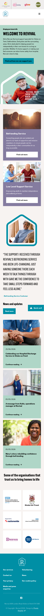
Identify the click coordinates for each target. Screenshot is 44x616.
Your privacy (8, 581)
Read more (9, 311)
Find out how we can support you (18, 61)
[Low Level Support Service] (22, 172)
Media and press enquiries (9, 587)
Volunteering (27, 570)
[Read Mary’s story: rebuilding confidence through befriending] (22, 433)
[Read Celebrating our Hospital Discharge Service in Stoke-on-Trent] (22, 332)
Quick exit (38, 308)
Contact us (7, 575)
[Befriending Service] (22, 119)
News (24, 575)
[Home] (5, 14)
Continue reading (12, 364)
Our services (8, 570)
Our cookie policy (29, 581)
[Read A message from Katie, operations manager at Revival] (22, 382)
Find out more (22, 154)
